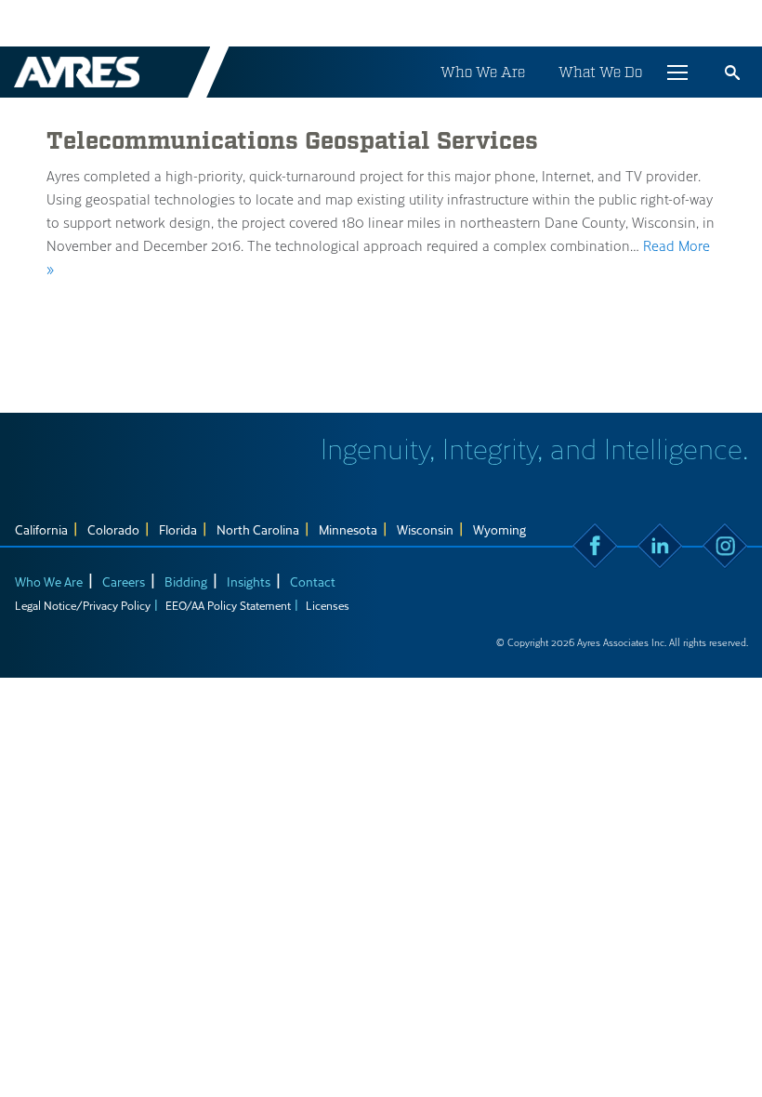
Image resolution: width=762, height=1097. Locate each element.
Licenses (327, 605)
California (41, 529)
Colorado (113, 529)
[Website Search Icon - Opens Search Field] (732, 72)
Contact (312, 581)
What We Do (600, 72)
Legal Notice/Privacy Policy (83, 605)
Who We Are (482, 72)
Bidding (185, 581)
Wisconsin (425, 529)
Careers (123, 581)
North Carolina (258, 529)
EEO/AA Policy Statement (228, 605)
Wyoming (499, 529)
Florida (178, 529)
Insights (248, 581)
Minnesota (348, 529)
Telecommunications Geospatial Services (292, 141)
